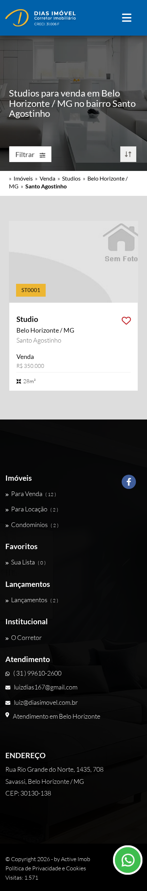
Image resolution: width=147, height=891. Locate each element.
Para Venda (33, 493)
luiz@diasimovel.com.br (46, 702)
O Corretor (26, 637)
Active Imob (75, 859)
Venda (47, 178)
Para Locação (34, 509)
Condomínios (35, 524)
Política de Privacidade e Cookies (45, 868)
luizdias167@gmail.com (45, 687)
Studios (71, 178)
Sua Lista (28, 562)
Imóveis (23, 178)
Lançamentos (34, 600)
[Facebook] (129, 484)
